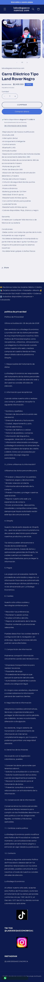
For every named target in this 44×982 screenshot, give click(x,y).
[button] (4, 9)
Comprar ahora (22, 111)
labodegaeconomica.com (17, 976)
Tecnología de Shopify (33, 976)
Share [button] (6, 268)
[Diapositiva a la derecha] (27, 62)
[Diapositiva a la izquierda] (16, 62)
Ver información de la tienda (15, 126)
